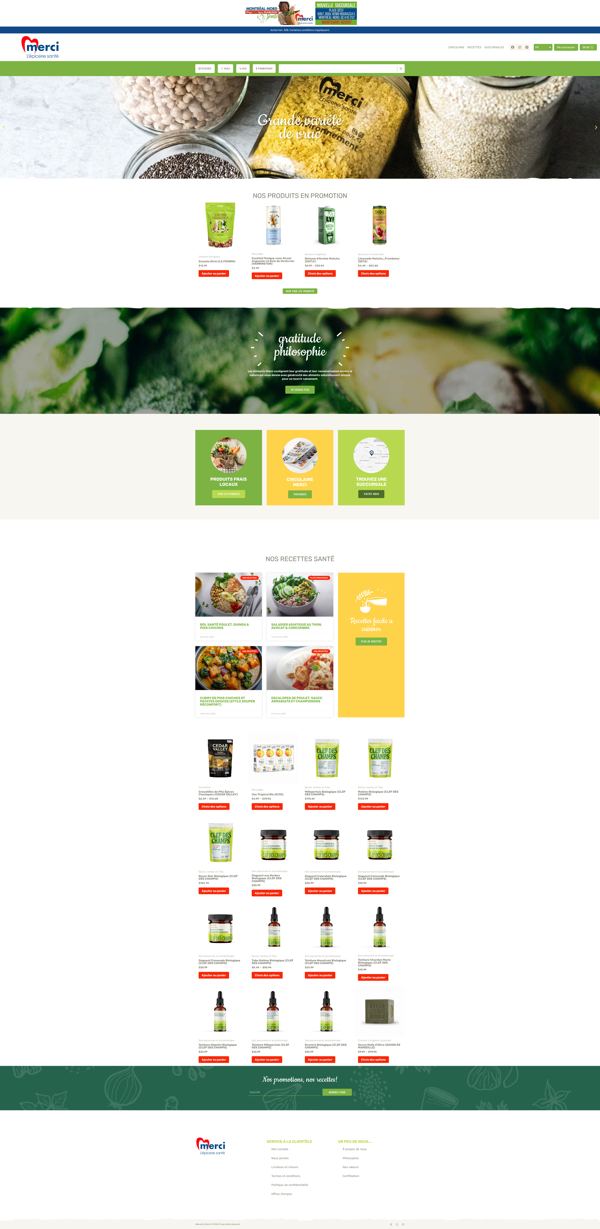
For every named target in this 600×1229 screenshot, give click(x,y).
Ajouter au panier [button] (214, 273)
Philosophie (351, 1158)
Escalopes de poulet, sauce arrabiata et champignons (296, 699)
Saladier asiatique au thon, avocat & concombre (296, 626)
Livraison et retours (284, 1167)
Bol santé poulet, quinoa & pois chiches (224, 626)
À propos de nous (355, 1149)
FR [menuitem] (537, 47)
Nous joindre (280, 1158)
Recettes (474, 47)
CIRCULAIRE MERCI (300, 482)
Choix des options (320, 273)
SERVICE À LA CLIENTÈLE (289, 1141)
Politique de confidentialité (289, 1185)
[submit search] (400, 68)
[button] (4, 127)
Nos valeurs (351, 1167)
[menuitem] (543, 47)
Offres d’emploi (281, 1194)
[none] (543, 47)
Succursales (494, 47)
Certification (351, 1176)
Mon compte (279, 1149)
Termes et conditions (285, 1176)
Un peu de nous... (355, 1141)
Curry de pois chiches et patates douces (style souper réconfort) (227, 701)
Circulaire (456, 47)
